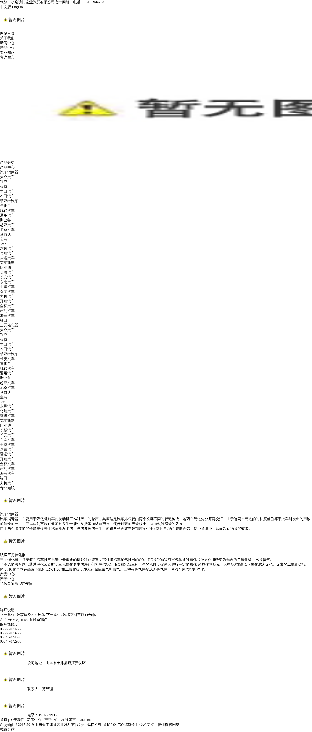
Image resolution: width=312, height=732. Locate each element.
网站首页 (7, 33)
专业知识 (7, 52)
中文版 (5, 7)
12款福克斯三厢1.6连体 (77, 615)
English (17, 7)
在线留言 (68, 720)
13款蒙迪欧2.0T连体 (29, 615)
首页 (3, 720)
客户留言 (7, 57)
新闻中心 (7, 43)
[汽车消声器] (13, 510)
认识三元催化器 (13, 555)
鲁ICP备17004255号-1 (120, 725)
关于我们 (7, 38)
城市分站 (7, 729)
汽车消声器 (9, 514)
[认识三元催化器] (13, 550)
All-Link (84, 720)
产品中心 (7, 48)
